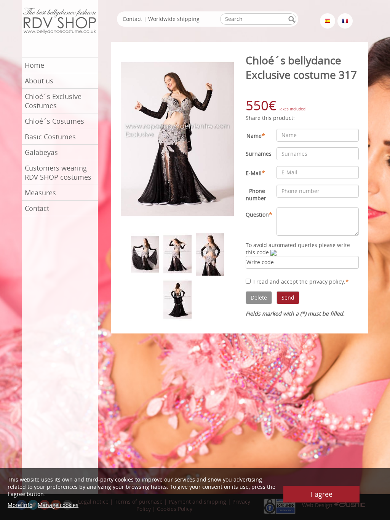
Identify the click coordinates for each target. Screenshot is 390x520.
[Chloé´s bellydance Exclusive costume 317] (177, 138)
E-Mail (255, 173)
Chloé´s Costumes (54, 121)
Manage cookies (58, 505)
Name (255, 135)
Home (34, 65)
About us (39, 80)
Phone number (256, 194)
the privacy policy (321, 281)
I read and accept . (301, 281)
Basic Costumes (50, 136)
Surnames (258, 153)
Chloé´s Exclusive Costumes (53, 101)
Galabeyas (41, 152)
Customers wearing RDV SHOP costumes (58, 172)
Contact (37, 208)
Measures (40, 192)
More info (20, 505)
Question (258, 214)
